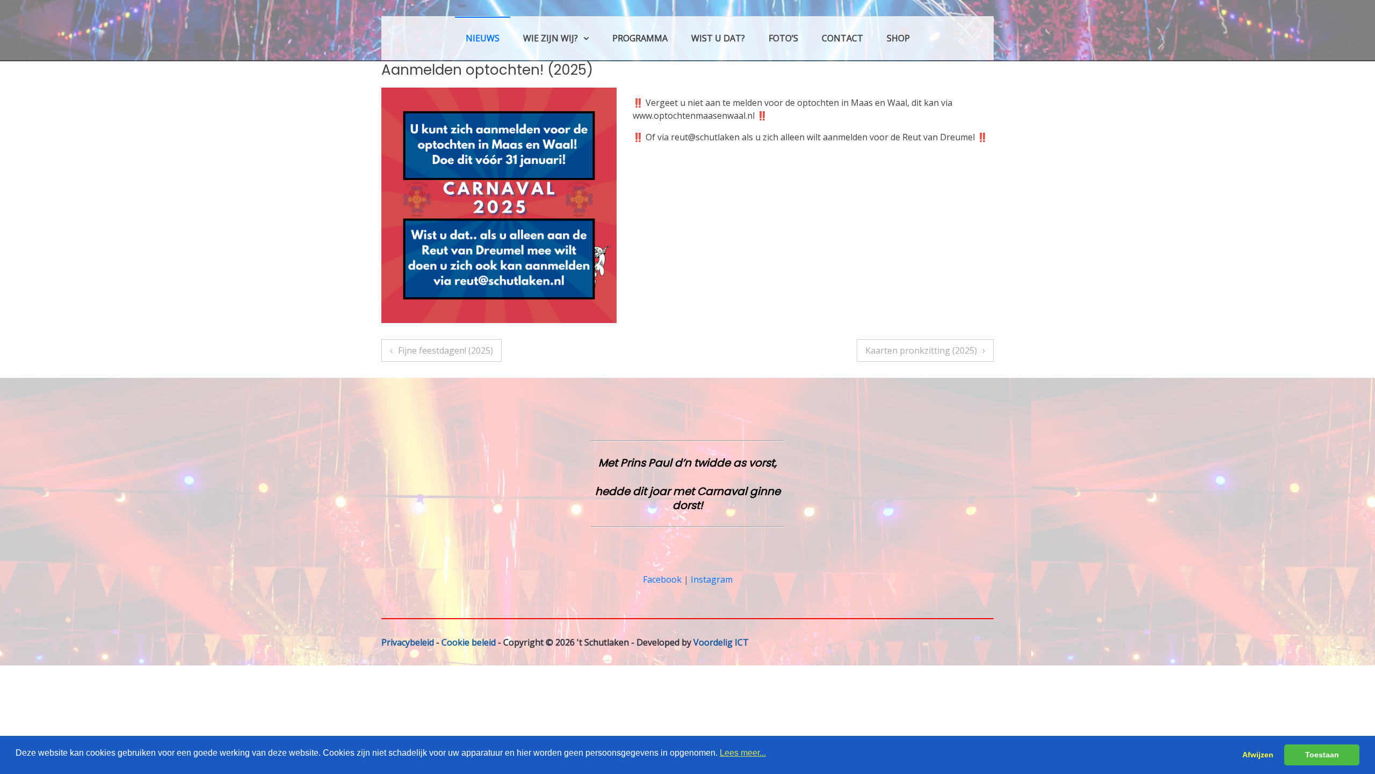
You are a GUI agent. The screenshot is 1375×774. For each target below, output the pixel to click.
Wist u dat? (718, 38)
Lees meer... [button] (743, 752)
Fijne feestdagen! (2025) (445, 350)
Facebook (662, 579)
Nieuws (483, 38)
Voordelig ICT (721, 642)
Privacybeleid (407, 642)
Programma (640, 38)
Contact (842, 38)
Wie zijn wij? (550, 38)
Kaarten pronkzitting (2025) (921, 350)
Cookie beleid (469, 642)
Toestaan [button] (1322, 754)
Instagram (712, 579)
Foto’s (783, 38)
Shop (898, 38)
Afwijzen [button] (1257, 754)
